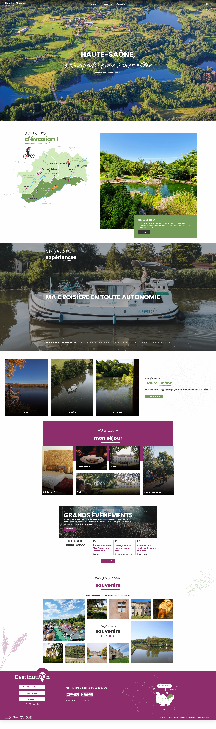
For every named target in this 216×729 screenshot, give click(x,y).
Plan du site (163, 717)
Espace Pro (84, 701)
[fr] (207, 4)
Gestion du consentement (187, 717)
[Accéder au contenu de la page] (108, 114)
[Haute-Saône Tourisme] (15, 4)
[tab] (93, 595)
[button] (202, 4)
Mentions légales (173, 717)
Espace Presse (71, 701)
